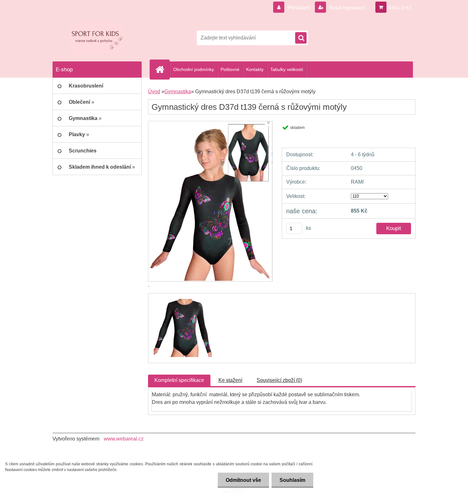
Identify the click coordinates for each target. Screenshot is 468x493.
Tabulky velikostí (286, 69)
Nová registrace (346, 8)
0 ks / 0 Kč (400, 8)
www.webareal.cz (124, 438)
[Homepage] (162, 69)
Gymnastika (177, 91)
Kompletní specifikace (179, 380)
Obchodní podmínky (193, 69)
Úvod (154, 91)
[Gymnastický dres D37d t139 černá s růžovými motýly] (182, 299)
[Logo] (96, 38)
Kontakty (255, 69)
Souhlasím (292, 480)
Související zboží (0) (279, 380)
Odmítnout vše (243, 480)
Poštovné (230, 69)
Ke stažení (230, 380)
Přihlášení (299, 8)
